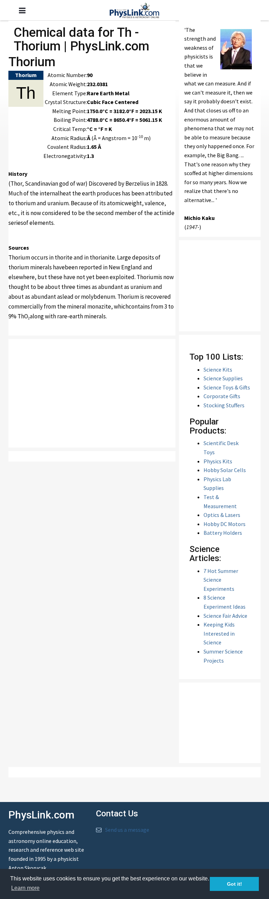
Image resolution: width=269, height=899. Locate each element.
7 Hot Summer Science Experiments (221, 579)
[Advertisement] (96, 393)
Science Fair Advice (225, 615)
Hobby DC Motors (225, 523)
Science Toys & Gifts (227, 387)
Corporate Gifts (222, 396)
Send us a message (127, 829)
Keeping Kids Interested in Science (219, 633)
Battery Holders (223, 532)
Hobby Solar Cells (225, 469)
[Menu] (22, 11)
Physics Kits (218, 461)
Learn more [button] (25, 888)
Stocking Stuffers (224, 405)
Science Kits (218, 369)
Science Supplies (223, 378)
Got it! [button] (234, 884)
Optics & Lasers (222, 514)
